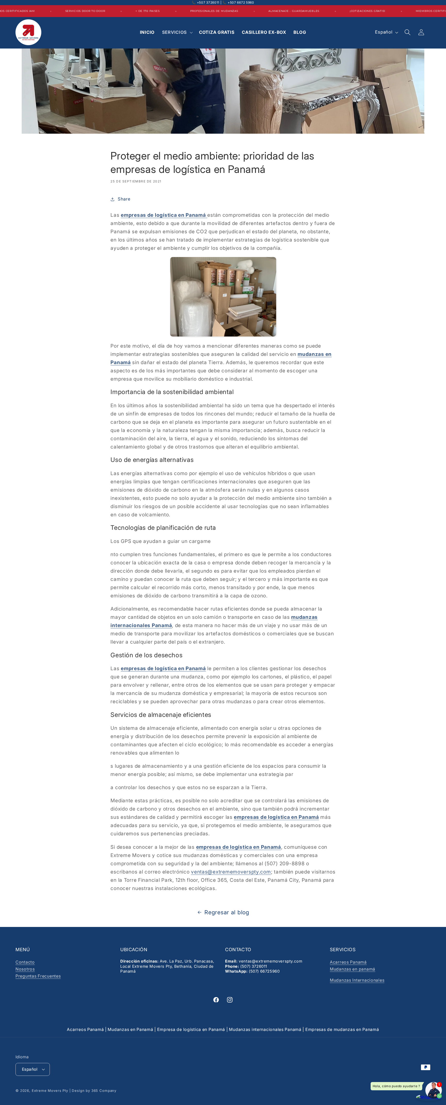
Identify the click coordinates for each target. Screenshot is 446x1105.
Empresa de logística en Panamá (191, 1029)
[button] (176, 32)
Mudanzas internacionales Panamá (265, 1029)
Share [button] (124, 199)
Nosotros (25, 969)
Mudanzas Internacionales (357, 980)
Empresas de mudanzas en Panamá (342, 1029)
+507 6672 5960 (241, 2)
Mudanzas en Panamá (130, 1029)
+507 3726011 (208, 2)
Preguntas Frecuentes (38, 976)
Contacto (25, 962)
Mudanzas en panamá (352, 969)
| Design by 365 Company (92, 1090)
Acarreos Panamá (348, 962)
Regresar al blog (226, 912)
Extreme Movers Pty (50, 1090)
